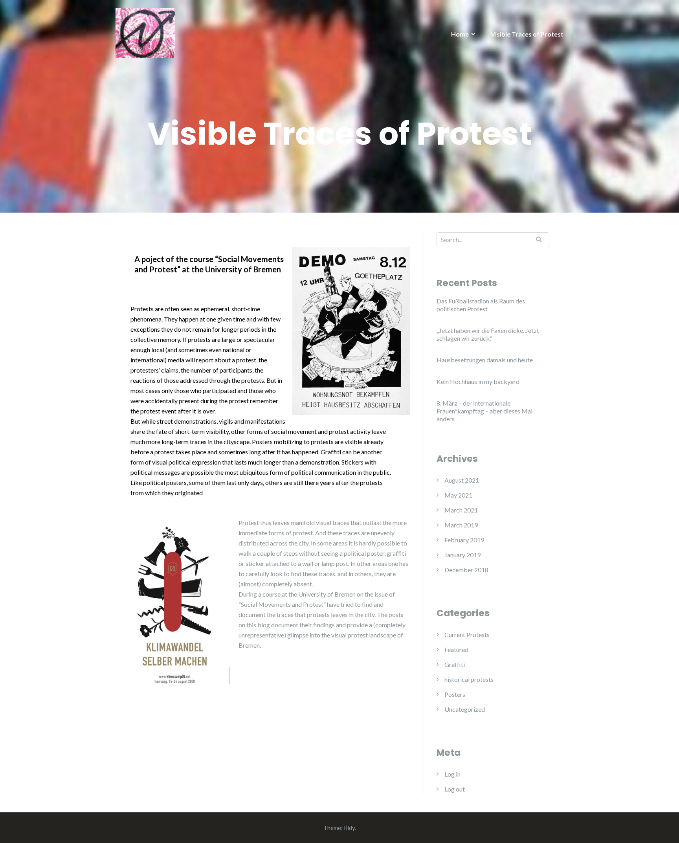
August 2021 (461, 480)
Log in (452, 774)
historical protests (469, 679)
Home (460, 34)
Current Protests (467, 634)
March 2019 (461, 525)
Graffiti (454, 664)
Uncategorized (464, 709)
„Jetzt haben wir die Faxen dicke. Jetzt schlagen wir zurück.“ (488, 334)
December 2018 (466, 569)
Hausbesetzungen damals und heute (485, 360)
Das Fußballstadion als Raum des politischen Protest (481, 304)
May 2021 (458, 495)
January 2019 (462, 554)
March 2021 (461, 510)
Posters (454, 694)
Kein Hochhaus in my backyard (478, 381)
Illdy (349, 827)
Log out (454, 789)
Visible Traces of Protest (527, 34)
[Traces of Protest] (145, 32)
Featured (456, 649)
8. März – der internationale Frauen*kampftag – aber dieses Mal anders (484, 410)
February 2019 (464, 540)
